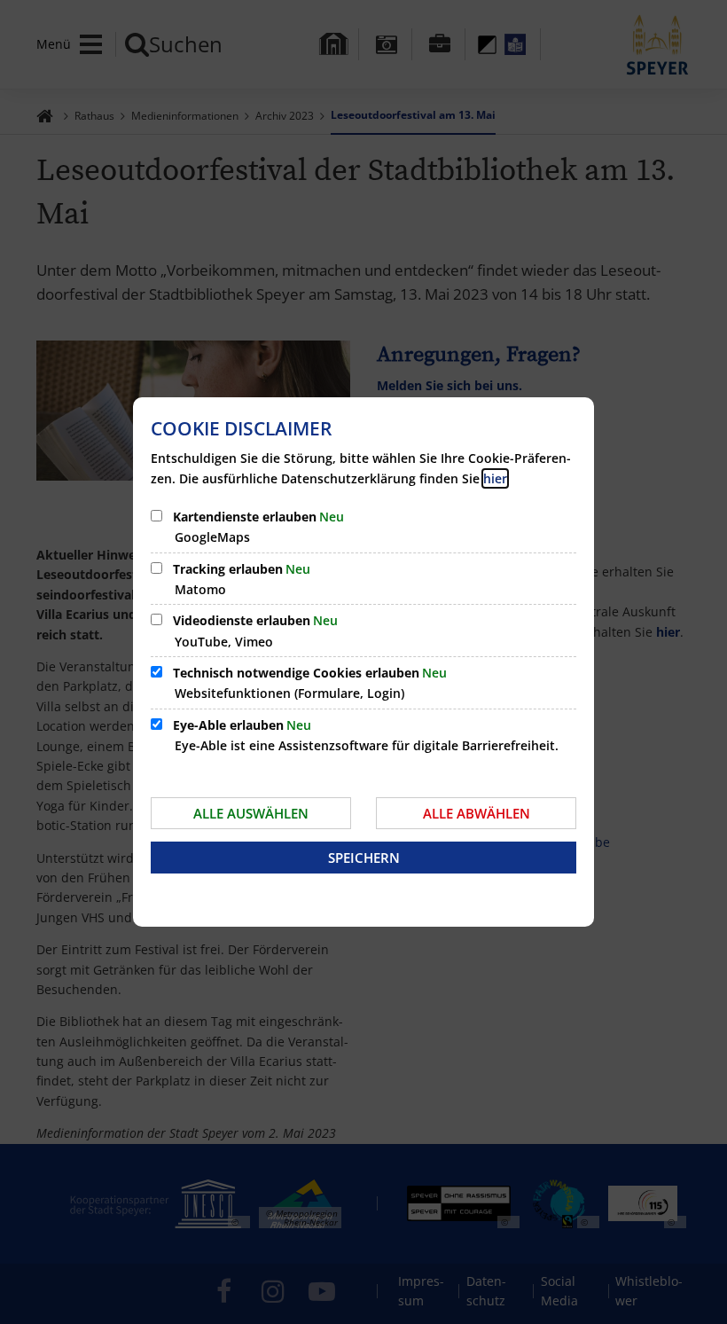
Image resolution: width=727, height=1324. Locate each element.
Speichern (364, 857)
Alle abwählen (476, 813)
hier (495, 478)
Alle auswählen (251, 813)
